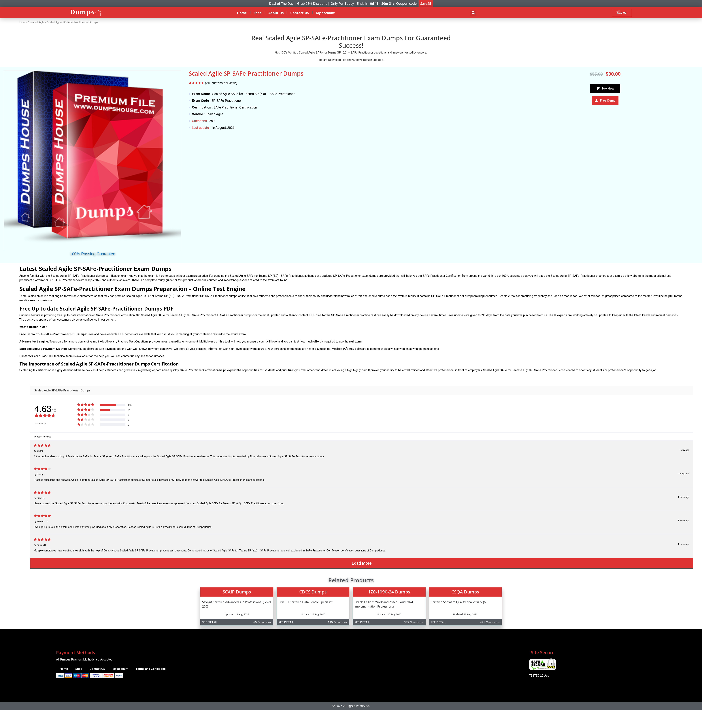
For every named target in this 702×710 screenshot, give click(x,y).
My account (325, 13)
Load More (362, 563)
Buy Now (607, 88)
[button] (473, 13)
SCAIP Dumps (237, 592)
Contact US (299, 13)
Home (242, 13)
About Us (276, 13)
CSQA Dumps (465, 592)
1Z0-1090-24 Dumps (389, 592)
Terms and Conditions (151, 669)
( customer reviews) (221, 83)
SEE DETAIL (209, 622)
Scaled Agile (37, 22)
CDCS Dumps (313, 592)
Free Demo (608, 100)
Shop (258, 13)
